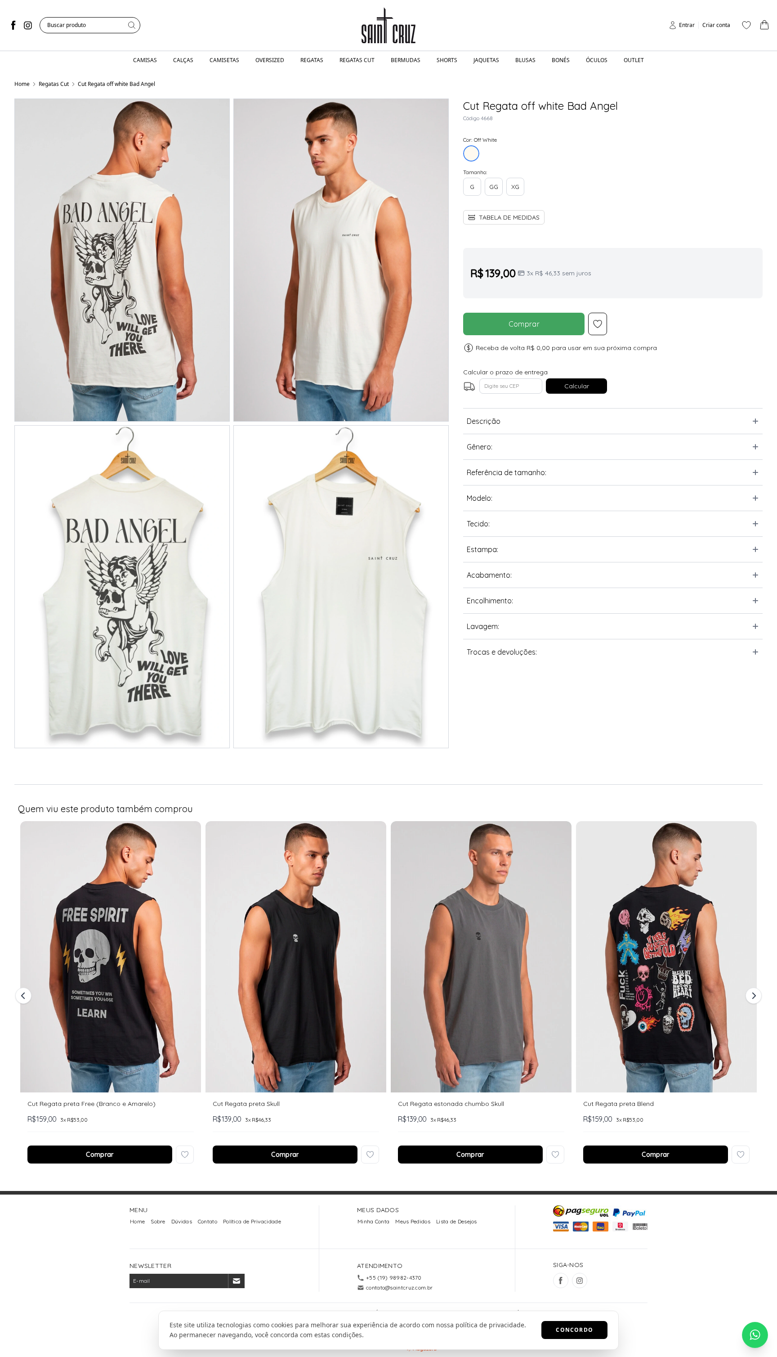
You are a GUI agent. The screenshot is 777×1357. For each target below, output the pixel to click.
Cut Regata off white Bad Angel (116, 84)
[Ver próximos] (752, 995)
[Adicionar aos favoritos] (185, 1155)
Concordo (574, 1330)
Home (22, 84)
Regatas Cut (54, 84)
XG (515, 187)
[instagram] (28, 25)
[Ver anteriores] (24, 995)
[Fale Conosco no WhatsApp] (755, 1335)
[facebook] (13, 25)
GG (493, 187)
